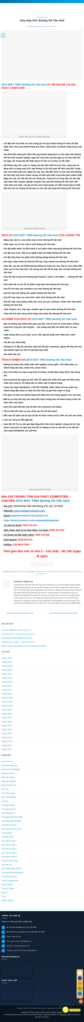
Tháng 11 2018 (7, 702)
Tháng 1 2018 (7, 729)
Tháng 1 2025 (7, 674)
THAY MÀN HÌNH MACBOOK (12, 873)
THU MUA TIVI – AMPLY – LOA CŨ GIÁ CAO (18, 642)
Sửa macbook (7, 833)
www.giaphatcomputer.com (29, 510)
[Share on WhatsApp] (32, 564)
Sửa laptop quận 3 (8, 813)
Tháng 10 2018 (7, 706)
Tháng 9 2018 (7, 710)
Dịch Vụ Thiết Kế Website (11, 769)
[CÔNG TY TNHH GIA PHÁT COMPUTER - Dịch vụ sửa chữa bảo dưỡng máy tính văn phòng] (42, 8)
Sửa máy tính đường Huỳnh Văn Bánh (63, 613)
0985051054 (75, 1010)
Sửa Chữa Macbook (9, 797)
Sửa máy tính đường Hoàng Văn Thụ (20, 613)
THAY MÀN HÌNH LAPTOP (12, 869)
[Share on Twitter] (40, 564)
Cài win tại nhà (7, 761)
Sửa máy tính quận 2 (9, 845)
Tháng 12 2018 (7, 698)
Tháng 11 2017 (7, 737)
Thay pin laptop (7, 884)
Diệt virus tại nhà (8, 773)
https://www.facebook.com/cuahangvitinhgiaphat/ (31, 520)
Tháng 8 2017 (7, 749)
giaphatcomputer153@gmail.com (48, 1)
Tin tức (4, 896)
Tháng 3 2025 (7, 670)
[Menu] (3, 8)
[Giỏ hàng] (80, 8)
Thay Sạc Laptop (8, 888)
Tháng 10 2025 (7, 666)
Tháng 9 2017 (7, 745)
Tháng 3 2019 (7, 694)
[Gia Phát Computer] (42, 969)
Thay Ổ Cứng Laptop (9, 876)
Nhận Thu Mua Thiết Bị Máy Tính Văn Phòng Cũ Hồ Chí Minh (24, 646)
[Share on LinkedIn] (51, 564)
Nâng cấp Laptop (8, 777)
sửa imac (5, 801)
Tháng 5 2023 (7, 686)
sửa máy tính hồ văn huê (71, 571)
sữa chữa (5, 789)
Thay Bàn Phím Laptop (10, 861)
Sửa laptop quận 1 (8, 805)
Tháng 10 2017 (7, 741)
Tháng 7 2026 (7, 658)
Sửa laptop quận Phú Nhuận (12, 817)
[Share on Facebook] (36, 564)
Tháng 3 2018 (7, 721)
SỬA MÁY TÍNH (42, 17)
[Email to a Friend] (44, 564)
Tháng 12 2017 (7, 733)
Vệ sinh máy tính (8, 900)
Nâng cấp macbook (9, 781)
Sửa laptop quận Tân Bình (11, 821)
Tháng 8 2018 (7, 714)
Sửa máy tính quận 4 (9, 853)
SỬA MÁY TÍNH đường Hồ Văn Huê (24, 84)
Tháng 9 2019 (7, 690)
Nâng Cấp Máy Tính (9, 785)
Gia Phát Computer (50, 26)
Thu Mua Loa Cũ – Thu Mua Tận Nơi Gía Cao (18, 634)
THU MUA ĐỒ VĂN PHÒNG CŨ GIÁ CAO (17, 638)
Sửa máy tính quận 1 (9, 841)
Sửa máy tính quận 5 (9, 857)
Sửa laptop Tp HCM (9, 825)
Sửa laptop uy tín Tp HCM (11, 829)
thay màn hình (7, 865)
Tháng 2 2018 (7, 726)
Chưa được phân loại (9, 765)
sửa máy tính (39, 571)
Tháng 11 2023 (7, 682)
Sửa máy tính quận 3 (9, 849)
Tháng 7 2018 (7, 717)
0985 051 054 (32, 1)
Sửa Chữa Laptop (8, 793)
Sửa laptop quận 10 (9, 809)
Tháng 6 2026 (7, 662)
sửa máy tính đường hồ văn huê (53, 571)
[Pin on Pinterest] (47, 564)
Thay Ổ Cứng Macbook (10, 880)
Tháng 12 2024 (7, 678)
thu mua (4, 892)
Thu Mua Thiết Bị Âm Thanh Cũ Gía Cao (16, 630)
